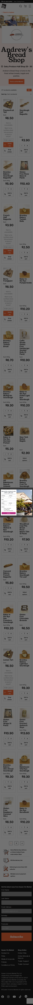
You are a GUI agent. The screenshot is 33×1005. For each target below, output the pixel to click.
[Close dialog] (31, 490)
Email (2, 499)
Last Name (10, 495)
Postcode (10, 503)
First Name (3, 495)
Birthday (3, 503)
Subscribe (8, 513)
